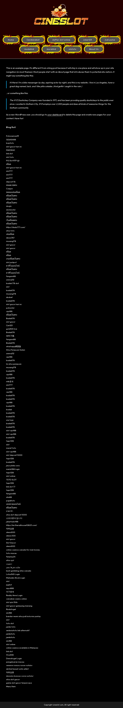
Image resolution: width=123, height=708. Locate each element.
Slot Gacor (11, 542)
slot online (10, 476)
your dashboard (55, 114)
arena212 (10, 279)
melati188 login (13, 469)
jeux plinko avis (13, 465)
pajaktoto (10, 500)
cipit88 (9, 311)
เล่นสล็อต (10, 234)
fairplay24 (10, 556)
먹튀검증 (10, 528)
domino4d (10, 209)
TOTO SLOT (11, 479)
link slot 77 (10, 486)
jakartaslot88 (12, 521)
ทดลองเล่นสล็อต (13, 192)
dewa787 (10, 237)
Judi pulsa (110, 40)
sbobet (9, 297)
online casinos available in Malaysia (22, 648)
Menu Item (11, 686)
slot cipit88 (11, 430)
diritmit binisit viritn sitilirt (17, 669)
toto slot (10, 623)
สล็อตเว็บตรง (11, 195)
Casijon (9, 188)
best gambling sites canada (18, 571)
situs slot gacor (13, 679)
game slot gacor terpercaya (19, 683)
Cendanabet (33, 40)
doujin (9, 206)
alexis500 (10, 532)
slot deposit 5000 (14, 455)
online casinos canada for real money (23, 550)
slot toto (10, 157)
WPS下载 (10, 336)
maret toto (11, 448)
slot (7, 287)
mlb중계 (9, 381)
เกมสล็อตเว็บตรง (13, 258)
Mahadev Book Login (15, 578)
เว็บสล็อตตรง (11, 220)
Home (11, 40)
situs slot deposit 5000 (16, 514)
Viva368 (10, 655)
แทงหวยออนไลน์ (13, 504)
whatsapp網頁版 (13, 346)
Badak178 (10, 318)
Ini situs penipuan (13, 364)
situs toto (10, 230)
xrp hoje (10, 420)
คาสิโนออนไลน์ (13, 266)
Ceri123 (9, 325)
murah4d (51, 49)
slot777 (9, 171)
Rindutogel (11, 609)
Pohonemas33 (12, 136)
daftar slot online (61, 40)
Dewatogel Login (14, 658)
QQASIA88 (11, 139)
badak (9, 409)
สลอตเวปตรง (11, 185)
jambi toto (10, 627)
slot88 (9, 613)
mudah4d (29, 49)
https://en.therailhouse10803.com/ (21, 525)
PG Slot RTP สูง (12, 160)
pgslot (9, 584)
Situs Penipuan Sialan (15, 350)
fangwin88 (11, 276)
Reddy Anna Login (14, 595)
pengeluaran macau (15, 662)
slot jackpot (11, 262)
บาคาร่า (9, 511)
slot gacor (10, 245)
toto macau (11, 553)
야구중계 (10, 591)
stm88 (9, 497)
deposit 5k (10, 181)
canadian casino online (16, 599)
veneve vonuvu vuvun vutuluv (19, 665)
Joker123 (87, 40)
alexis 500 (11, 535)
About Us (94, 49)
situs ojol (10, 560)
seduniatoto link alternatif (17, 630)
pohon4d (10, 308)
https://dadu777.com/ (15, 227)
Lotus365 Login (13, 574)
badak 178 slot (12, 283)
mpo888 (10, 588)
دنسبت (9, 563)
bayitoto (10, 143)
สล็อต (8, 164)
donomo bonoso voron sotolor (19, 676)
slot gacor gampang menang (19, 606)
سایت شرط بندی (13, 567)
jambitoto (10, 634)
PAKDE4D (10, 150)
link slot (9, 153)
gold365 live (11, 329)
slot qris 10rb (12, 602)
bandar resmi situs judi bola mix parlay (23, 616)
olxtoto (72, 49)
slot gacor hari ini (14, 146)
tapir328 (10, 441)
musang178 (11, 241)
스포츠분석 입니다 (14, 518)
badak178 (10, 290)
